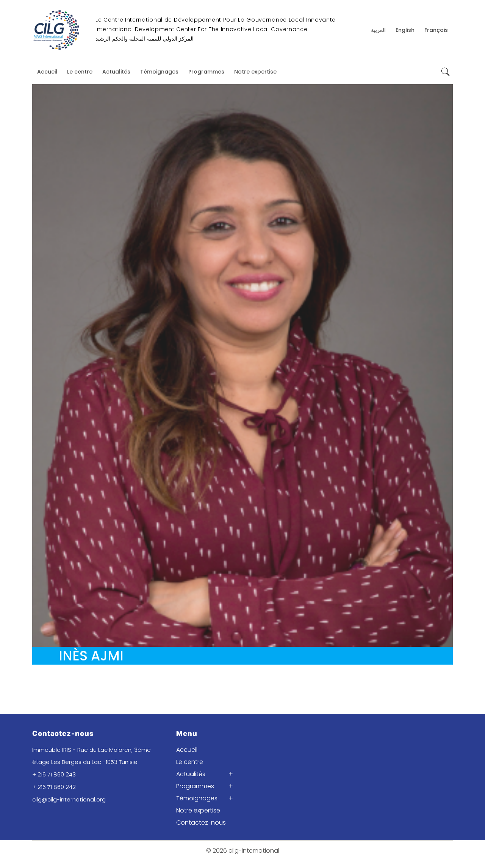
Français (436, 30)
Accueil (47, 71)
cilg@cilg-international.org (69, 799)
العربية (378, 30)
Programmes (206, 71)
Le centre (79, 71)
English (405, 30)
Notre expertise (255, 71)
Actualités (116, 71)
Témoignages (159, 71)
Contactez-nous (201, 822)
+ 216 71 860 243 (54, 774)
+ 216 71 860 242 (54, 787)
